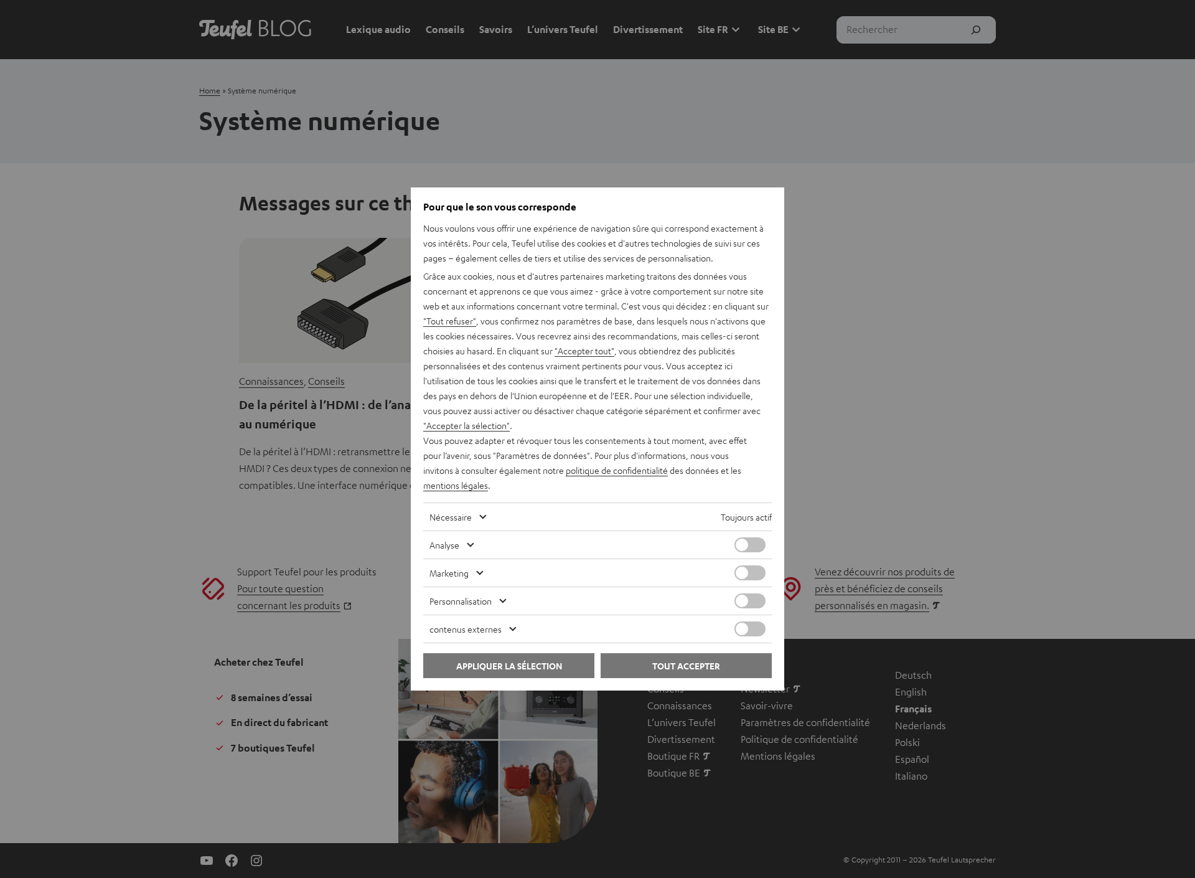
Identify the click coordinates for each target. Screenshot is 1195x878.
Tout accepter (686, 666)
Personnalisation (460, 601)
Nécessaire (450, 516)
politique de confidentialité (617, 470)
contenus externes (465, 629)
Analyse (444, 544)
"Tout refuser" (449, 320)
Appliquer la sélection (509, 666)
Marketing (449, 572)
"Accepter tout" (584, 350)
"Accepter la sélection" (466, 425)
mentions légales (455, 485)
